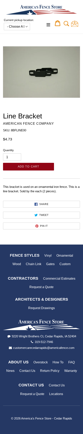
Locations (56, 394)
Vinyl (48, 255)
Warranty (70, 370)
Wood (16, 264)
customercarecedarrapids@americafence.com (44, 347)
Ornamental (64, 255)
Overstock (40, 362)
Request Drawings (41, 308)
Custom (65, 264)
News (10, 370)
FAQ (71, 362)
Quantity (8, 150)
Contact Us (27, 370)
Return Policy (49, 370)
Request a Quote (41, 287)
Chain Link (33, 264)
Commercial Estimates (59, 278)
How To (58, 362)
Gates (50, 264)
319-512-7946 (44, 342)
